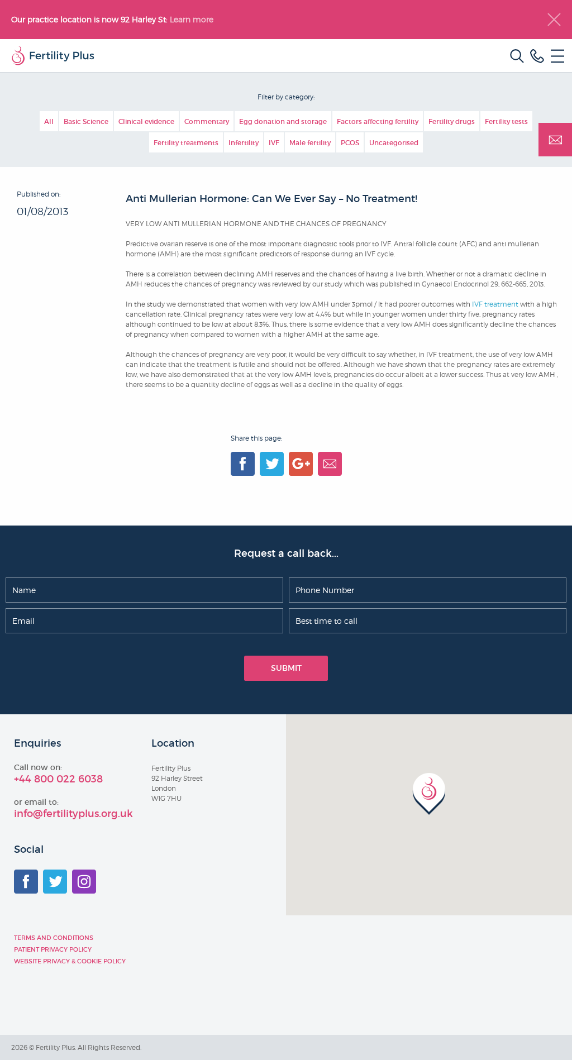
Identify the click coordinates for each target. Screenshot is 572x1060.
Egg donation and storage (283, 121)
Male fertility (310, 143)
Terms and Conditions (53, 938)
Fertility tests (506, 121)
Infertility (243, 143)
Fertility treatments (186, 143)
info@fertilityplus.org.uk (73, 814)
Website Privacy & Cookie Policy (70, 961)
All (49, 121)
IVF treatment (495, 304)
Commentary (206, 121)
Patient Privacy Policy (53, 949)
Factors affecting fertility (377, 121)
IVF (274, 143)
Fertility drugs (451, 121)
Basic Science (86, 121)
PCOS (350, 143)
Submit (286, 668)
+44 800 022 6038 (58, 779)
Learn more (193, 19)
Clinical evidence (146, 121)
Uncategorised (393, 143)
